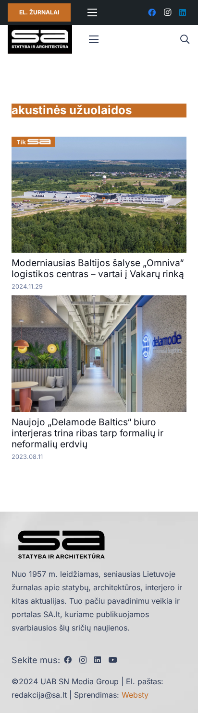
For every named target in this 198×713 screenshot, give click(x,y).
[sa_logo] (40, 39)
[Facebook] (152, 12)
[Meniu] (92, 12)
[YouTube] (113, 660)
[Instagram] (167, 12)
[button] (184, 39)
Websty (135, 695)
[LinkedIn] (182, 12)
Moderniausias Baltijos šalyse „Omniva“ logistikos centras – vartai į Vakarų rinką (98, 268)
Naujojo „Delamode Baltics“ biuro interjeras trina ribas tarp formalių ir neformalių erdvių (87, 433)
